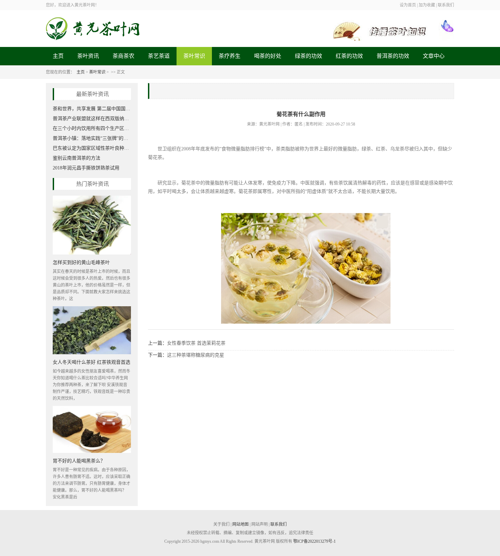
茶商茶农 (123, 56)
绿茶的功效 (308, 56)
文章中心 (434, 56)
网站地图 (240, 524)
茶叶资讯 (88, 56)
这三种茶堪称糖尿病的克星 (195, 355)
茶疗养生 (229, 56)
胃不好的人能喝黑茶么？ (79, 460)
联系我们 (278, 524)
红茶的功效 (349, 56)
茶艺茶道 (159, 56)
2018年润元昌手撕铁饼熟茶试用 (86, 167)
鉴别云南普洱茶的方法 (76, 158)
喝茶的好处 (267, 56)
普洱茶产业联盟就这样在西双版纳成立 (92, 118)
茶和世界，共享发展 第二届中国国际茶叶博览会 (92, 108)
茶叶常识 (194, 56)
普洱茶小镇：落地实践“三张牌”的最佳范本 (92, 138)
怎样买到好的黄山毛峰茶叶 (81, 262)
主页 (58, 56)
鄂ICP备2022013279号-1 (314, 541)
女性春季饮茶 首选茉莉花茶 (196, 343)
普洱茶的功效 (393, 56)
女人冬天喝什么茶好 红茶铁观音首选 (91, 362)
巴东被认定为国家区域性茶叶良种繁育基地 (92, 148)
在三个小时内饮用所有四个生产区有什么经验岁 (92, 128)
